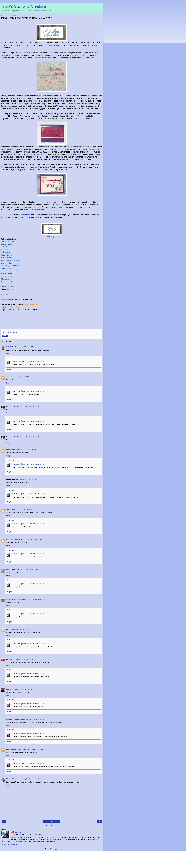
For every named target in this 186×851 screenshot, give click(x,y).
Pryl (7, 629)
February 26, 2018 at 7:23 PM (33, 464)
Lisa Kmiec (10, 659)
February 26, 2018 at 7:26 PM (33, 584)
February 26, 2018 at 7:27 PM (33, 673)
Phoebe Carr (10, 449)
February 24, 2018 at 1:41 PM (25, 659)
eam (7, 377)
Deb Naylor (51, 237)
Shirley (8, 509)
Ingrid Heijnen (11, 569)
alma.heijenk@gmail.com (15, 599)
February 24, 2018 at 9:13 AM (31, 539)
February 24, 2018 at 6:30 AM (28, 407)
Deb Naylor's (24, 215)
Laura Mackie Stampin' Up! (16, 749)
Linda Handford (12, 407)
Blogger (55, 849)
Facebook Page (14, 307)
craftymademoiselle (13, 539)
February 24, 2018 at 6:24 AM (20, 377)
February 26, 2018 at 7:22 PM (33, 391)
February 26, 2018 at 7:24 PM (33, 494)
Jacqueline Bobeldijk (14, 719)
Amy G (8, 689)
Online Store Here (30, 305)
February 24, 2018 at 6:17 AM (25, 347)
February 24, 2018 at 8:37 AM (26, 449)
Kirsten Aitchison (12, 779)
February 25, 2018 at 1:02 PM (36, 749)
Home (51, 821)
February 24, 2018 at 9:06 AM (22, 509)
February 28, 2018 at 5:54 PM (30, 779)
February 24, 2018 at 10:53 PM (33, 719)
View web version (52, 826)
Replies (11, 357)
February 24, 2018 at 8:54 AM (26, 479)
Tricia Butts (16, 361)
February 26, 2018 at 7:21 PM (33, 361)
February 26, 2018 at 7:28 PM (33, 733)
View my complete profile (9, 844)
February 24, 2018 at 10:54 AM (28, 569)
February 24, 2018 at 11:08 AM (35, 599)
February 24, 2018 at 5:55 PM (22, 689)
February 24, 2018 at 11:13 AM (20, 629)
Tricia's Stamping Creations (24, 6)
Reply (8, 353)
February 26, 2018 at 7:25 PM (33, 524)
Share (5, 335)
